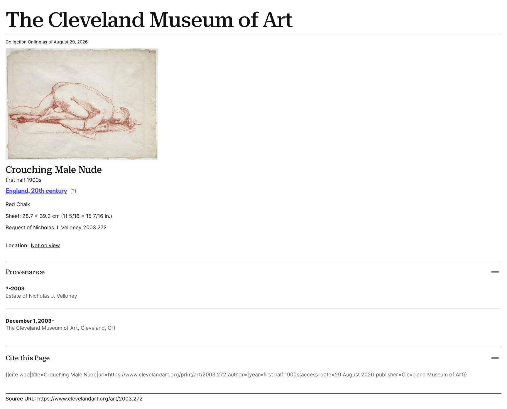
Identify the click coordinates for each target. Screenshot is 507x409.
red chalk (18, 204)
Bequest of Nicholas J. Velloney (44, 227)
